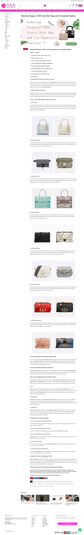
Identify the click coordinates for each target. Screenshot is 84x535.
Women (24, 10)
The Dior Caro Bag (35, 284)
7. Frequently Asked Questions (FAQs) (39, 71)
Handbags (6, 24)
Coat (6, 28)
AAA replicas (35, 481)
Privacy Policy (44, 519)
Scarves (6, 18)
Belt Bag (6, 23)
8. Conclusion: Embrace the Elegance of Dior (40, 73)
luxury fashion (46, 483)
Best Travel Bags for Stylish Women (27, 502)
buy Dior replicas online (47, 481)
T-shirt (6, 30)
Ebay (32, 386)
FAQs (32, 524)
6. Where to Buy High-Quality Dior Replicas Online (41, 68)
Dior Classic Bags (53, 481)
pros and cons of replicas (57, 483)
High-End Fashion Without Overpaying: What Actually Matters (42, 503)
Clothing (48, 10)
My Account (33, 520)
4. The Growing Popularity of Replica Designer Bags (42, 63)
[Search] (45, 6)
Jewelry (54, 10)
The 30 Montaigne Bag (36, 320)
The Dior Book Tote (35, 176)
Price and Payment (45, 524)
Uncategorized (7, 45)
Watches (6, 20)
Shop (20, 10)
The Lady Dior (34, 102)
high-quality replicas (40, 483)
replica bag (64, 483)
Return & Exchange (45, 523)
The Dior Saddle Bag (35, 140)
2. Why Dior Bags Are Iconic (37, 58)
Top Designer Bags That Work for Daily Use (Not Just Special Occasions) (71, 503)
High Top (6, 41)
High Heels (6, 40)
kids (5, 33)
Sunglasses (7, 19)
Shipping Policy (44, 520)
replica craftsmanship (70, 483)
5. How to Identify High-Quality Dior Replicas (40, 66)
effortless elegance (69, 481)
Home (17, 10)
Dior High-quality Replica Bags (61, 481)
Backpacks (6, 22)
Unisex (6, 46)
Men (28, 10)
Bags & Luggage (41, 10)
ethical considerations (33, 483)
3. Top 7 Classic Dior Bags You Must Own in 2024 (41, 60)
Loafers (6, 42)
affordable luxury (40, 481)
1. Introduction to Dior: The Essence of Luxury (40, 55)
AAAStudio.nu (34, 407)
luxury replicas (51, 483)
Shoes (66, 10)
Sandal (6, 43)
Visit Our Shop (34, 76)
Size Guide (33, 523)
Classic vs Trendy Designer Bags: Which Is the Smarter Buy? (57, 503)
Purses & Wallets (60, 10)
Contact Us (33, 519)
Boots (6, 38)
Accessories (33, 10)
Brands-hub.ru (34, 396)
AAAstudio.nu (38, 430)
